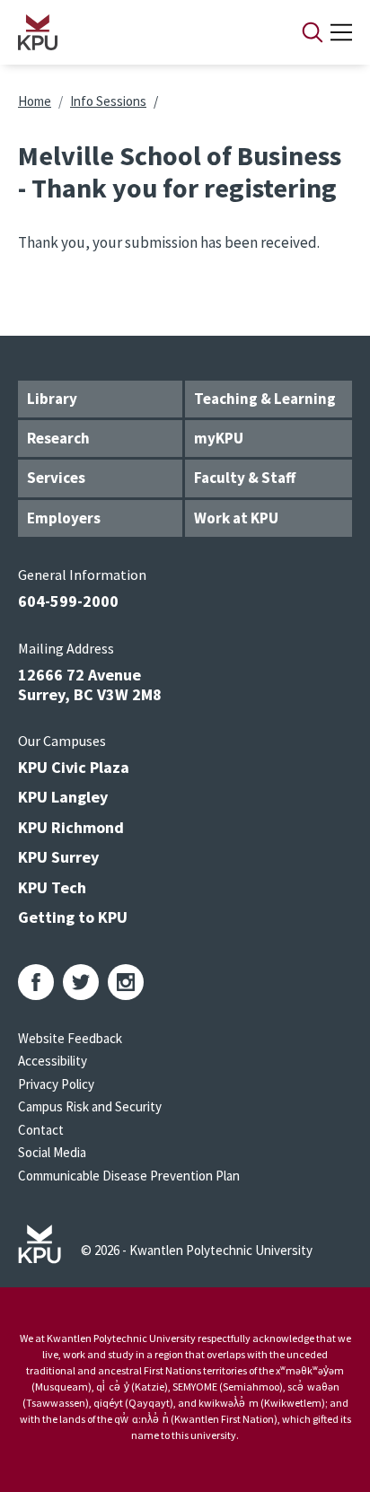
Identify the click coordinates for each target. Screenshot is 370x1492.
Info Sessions (108, 101)
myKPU (218, 438)
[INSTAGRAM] (126, 982)
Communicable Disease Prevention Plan (129, 1175)
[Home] (136, 32)
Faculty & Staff (244, 477)
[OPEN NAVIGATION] (341, 32)
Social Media (52, 1152)
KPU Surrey (58, 857)
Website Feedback (70, 1038)
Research (58, 438)
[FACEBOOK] (36, 982)
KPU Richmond (71, 827)
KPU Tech (52, 887)
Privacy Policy (56, 1084)
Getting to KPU (73, 917)
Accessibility (52, 1060)
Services (56, 477)
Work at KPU (236, 518)
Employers (64, 518)
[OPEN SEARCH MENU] (312, 32)
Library (52, 398)
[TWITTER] (81, 982)
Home (34, 101)
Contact (41, 1129)
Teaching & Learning (265, 398)
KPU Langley (63, 796)
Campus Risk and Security (90, 1106)
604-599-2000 (68, 601)
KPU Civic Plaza (73, 767)
